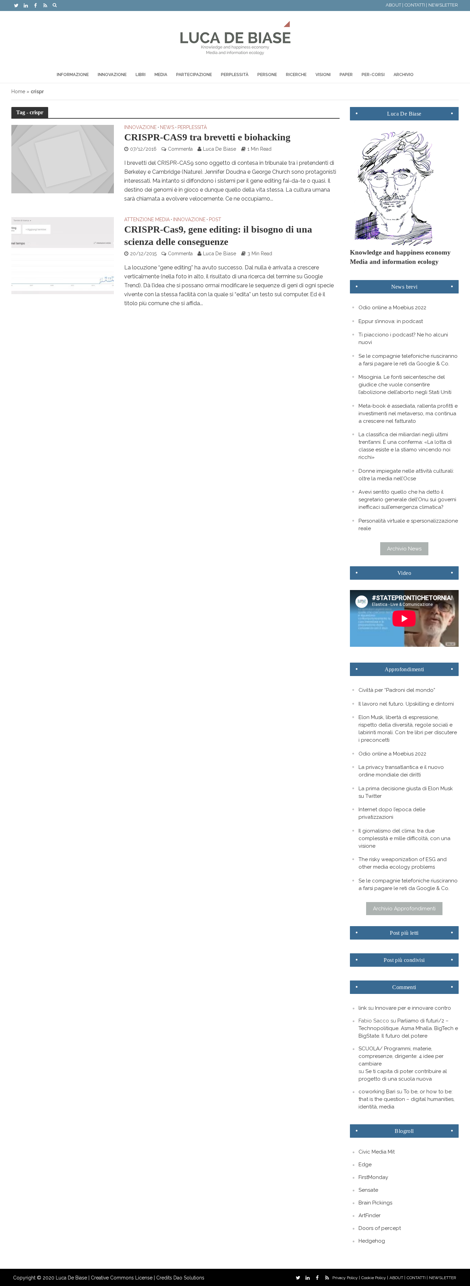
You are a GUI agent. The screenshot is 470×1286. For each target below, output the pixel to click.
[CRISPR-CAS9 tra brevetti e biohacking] (62, 159)
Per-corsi (373, 74)
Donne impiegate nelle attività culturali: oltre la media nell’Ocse (406, 475)
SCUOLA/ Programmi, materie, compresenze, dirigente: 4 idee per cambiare (401, 1056)
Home (18, 91)
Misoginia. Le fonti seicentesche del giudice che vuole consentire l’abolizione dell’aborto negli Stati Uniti (405, 384)
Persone (267, 74)
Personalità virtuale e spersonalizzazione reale (408, 525)
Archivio (404, 74)
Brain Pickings (375, 1203)
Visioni (323, 74)
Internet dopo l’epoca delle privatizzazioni (392, 813)
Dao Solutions (188, 1277)
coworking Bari (377, 1092)
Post (215, 219)
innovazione (140, 127)
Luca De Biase (219, 149)
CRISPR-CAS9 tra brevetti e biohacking (207, 137)
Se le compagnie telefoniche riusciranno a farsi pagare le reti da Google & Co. (408, 360)
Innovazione (112, 74)
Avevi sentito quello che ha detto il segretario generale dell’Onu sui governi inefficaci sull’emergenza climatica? (407, 499)
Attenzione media (147, 219)
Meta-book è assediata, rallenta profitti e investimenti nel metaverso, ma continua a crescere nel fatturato (408, 413)
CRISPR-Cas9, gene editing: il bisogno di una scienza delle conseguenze (218, 235)
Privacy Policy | (346, 1277)
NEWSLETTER (443, 5)
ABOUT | (394, 5)
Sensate (368, 1190)
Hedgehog (372, 1241)
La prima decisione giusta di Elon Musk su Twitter (406, 792)
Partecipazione (194, 74)
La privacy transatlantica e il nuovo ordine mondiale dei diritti (401, 771)
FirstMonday (373, 1177)
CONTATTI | (416, 5)
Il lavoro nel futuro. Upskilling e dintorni (406, 704)
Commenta (180, 149)
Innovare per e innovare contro (413, 1008)
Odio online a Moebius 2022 (392, 307)
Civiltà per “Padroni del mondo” (397, 690)
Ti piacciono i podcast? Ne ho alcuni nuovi (403, 338)
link (363, 1008)
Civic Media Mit (377, 1152)
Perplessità (234, 74)
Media (160, 74)
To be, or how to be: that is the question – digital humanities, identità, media (407, 1099)
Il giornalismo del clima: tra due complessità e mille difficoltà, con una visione (404, 838)
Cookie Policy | (374, 1277)
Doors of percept (380, 1228)
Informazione (73, 74)
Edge (365, 1164)
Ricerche (296, 74)
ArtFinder (370, 1215)
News (167, 127)
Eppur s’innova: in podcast (391, 321)
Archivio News (404, 549)
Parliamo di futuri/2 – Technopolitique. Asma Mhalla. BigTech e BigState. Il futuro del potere (408, 1028)
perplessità (192, 127)
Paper (346, 74)
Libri (141, 74)
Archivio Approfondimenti (404, 908)
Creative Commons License (121, 1277)
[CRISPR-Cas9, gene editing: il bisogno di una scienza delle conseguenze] (62, 255)
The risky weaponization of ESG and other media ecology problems (403, 863)
